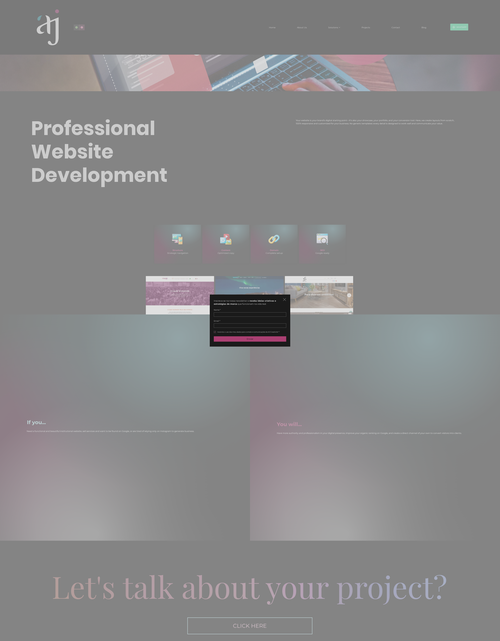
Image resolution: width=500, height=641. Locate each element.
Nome (217, 310)
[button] (284, 299)
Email (217, 321)
